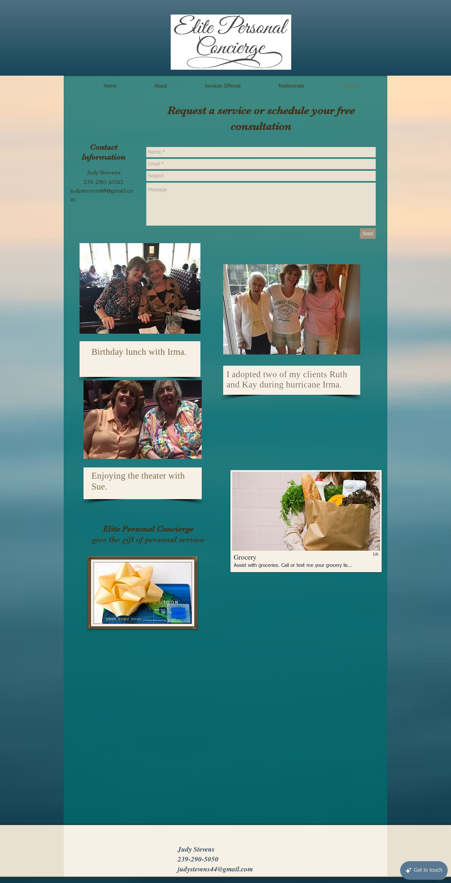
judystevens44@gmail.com (101, 194)
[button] (306, 521)
